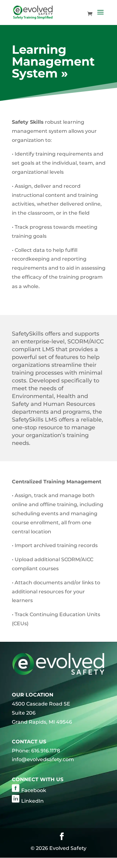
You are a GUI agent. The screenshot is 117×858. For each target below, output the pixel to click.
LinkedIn (32, 801)
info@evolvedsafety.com (43, 759)
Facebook (33, 790)
